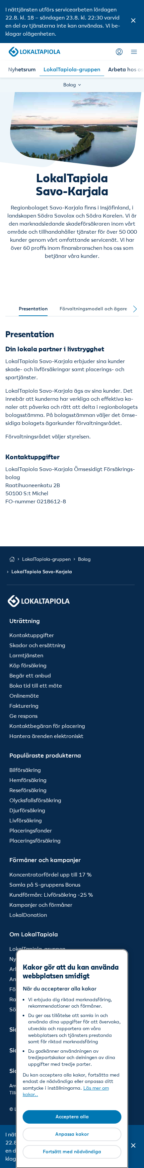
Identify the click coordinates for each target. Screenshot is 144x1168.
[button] (133, 21)
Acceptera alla (72, 1117)
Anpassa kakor (72, 1134)
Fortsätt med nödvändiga (72, 1151)
